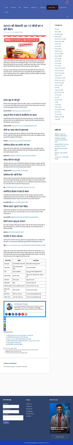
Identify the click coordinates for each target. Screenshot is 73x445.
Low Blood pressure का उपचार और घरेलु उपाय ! (19, 141)
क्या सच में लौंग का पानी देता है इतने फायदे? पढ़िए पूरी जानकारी (16, 353)
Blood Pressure (59, 39)
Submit (6, 422)
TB (55, 102)
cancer (6, 349)
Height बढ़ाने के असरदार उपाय (14, 342)
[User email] (26, 314)
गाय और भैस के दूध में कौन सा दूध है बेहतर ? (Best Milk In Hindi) (20, 187)
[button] (67, 16)
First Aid (57, 63)
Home (6, 7)
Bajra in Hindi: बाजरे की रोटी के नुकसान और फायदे (19, 339)
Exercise (57, 58)
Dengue (57, 49)
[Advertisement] (25, 88)
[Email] (25, 323)
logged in (13, 366)
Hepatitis (57, 75)
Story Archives (63, 7)
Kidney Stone (58, 83)
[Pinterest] (19, 314)
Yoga (19, 7)
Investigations (59, 78)
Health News (58, 70)
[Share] (25, 330)
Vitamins (57, 114)
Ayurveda (13, 7)
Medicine (57, 85)
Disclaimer (29, 409)
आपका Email (6, 409)
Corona (57, 46)
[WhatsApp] (25, 325)
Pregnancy (42, 7)
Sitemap (28, 416)
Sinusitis (57, 95)
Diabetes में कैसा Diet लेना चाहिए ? (20, 170)
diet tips (16, 349)
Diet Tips (7, 348)
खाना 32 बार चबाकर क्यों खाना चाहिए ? (20, 202)
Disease (57, 56)
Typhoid (57, 107)
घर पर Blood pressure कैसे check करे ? (21, 111)
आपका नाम (6, 404)
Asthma (57, 32)
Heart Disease (59, 73)
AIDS (56, 29)
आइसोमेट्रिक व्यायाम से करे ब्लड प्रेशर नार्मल (13, 351)
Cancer (57, 44)
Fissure (57, 66)
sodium (36, 349)
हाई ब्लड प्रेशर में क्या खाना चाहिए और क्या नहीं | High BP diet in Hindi (23, 341)
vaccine (57, 112)
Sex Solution (58, 92)
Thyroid (57, 104)
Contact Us (29, 406)
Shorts (6, 12)
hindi (33, 349)
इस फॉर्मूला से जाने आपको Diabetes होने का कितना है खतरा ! (22, 155)
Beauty (57, 36)
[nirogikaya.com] (67, 2)
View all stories (60, 437)
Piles (56, 87)
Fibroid (57, 61)
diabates (11, 349)
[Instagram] (13, 314)
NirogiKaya (29, 411)
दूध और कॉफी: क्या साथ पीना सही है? (15, 344)
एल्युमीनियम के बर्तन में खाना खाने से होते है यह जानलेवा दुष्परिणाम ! (24, 217)
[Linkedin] (16, 314)
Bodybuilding (58, 41)
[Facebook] (6, 314)
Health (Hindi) (51, 7)
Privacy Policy (30, 413)
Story (56, 97)
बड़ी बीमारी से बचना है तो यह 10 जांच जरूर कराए (17, 337)
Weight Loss (34, 7)
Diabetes (26, 7)
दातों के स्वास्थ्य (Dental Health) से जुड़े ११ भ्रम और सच (20, 335)
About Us (29, 404)
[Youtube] (22, 314)
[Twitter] (9, 314)
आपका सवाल (6, 414)
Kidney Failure (59, 80)
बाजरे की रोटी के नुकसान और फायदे (15, 232)
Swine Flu (57, 100)
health (19, 349)
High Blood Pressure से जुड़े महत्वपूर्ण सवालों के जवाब (23, 126)
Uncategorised (59, 109)
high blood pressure (26, 349)
